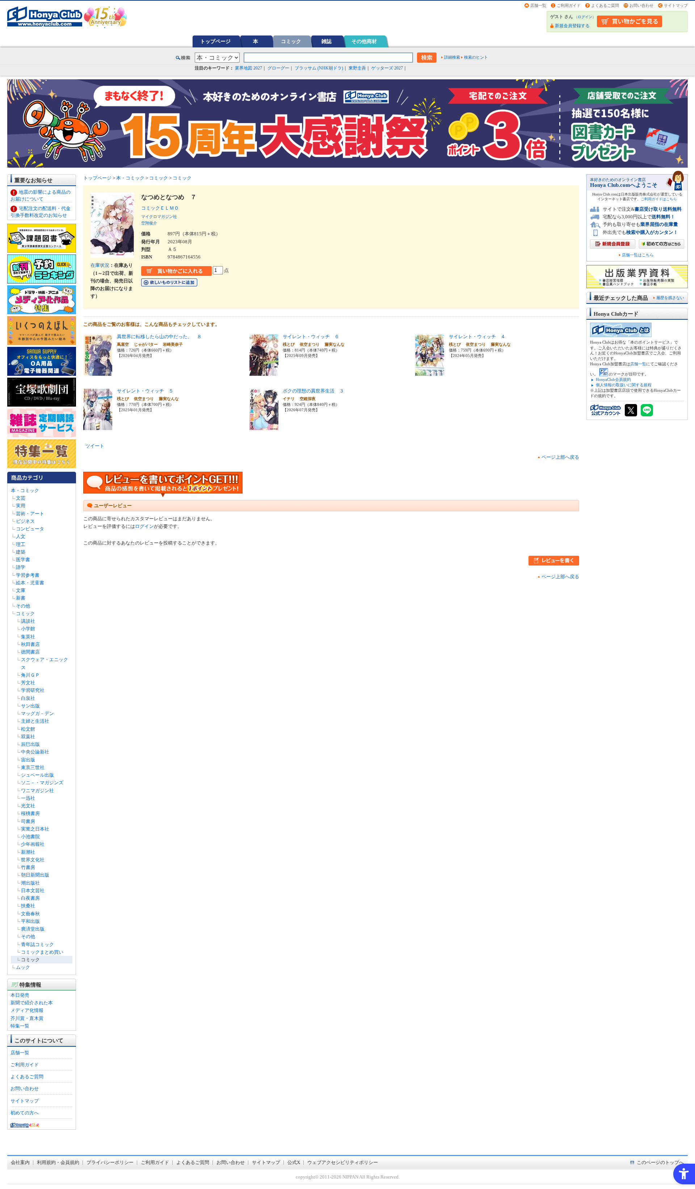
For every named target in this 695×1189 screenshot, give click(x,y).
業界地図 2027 (248, 68)
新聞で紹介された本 (31, 1002)
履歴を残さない (670, 297)
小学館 (28, 628)
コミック (291, 41)
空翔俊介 (149, 223)
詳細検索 (452, 57)
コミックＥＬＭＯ (162, 208)
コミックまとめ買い (42, 952)
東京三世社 (33, 767)
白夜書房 (30, 898)
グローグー (278, 68)
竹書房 (28, 867)
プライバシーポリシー (110, 1162)
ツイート (94, 446)
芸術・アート (30, 513)
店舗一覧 (538, 5)
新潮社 (28, 852)
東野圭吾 (357, 68)
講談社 (28, 621)
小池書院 (30, 836)
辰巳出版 (30, 744)
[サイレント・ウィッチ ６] (263, 373)
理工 (20, 544)
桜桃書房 (30, 813)
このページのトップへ (660, 1162)
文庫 (20, 590)
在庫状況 (99, 265)
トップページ (215, 41)
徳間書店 (30, 652)
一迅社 (28, 798)
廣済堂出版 (33, 929)
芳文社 (28, 682)
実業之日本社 (35, 829)
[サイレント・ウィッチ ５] (97, 427)
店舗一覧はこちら (638, 255)
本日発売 (19, 995)
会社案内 (20, 1162)
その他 (23, 606)
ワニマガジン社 (37, 790)
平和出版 (30, 921)
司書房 (28, 821)
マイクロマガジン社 (159, 216)
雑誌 (326, 41)
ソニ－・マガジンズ (42, 782)
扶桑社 (28, 905)
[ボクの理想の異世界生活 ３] (263, 427)
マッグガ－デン (37, 713)
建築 (20, 552)
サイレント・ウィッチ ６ (311, 336)
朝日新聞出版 (35, 875)
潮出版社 (30, 883)
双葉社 (28, 736)
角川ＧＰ (30, 675)
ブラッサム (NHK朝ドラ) (319, 68)
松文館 (28, 729)
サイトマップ (676, 5)
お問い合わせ (641, 5)
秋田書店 (30, 644)
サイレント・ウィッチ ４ (477, 336)
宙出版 (28, 759)
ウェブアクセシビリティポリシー (342, 1162)
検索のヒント (476, 57)
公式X (293, 1162)
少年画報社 (33, 844)
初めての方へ (24, 1113)
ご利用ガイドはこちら (659, 199)
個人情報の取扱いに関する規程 (624, 385)
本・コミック (25, 490)
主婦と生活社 (35, 721)
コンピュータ (30, 529)
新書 (20, 598)
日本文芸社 (33, 890)
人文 (20, 536)
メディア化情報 (26, 1010)
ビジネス (25, 521)
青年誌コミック (37, 944)
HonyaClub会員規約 (613, 379)
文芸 (20, 498)
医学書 (23, 559)
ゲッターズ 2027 (387, 68)
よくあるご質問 (605, 5)
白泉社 (28, 698)
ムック (23, 967)
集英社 (28, 636)
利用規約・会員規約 (58, 1162)
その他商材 (364, 41)
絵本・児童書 (30, 582)
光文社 (28, 805)
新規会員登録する (572, 25)
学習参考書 (27, 575)
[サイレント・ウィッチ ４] (429, 373)
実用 (20, 505)
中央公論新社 (35, 752)
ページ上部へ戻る (560, 457)
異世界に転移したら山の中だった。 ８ (159, 336)
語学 (20, 567)
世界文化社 (33, 859)
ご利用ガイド (569, 5)
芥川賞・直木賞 (26, 1018)
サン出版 (30, 706)
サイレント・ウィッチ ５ (145, 391)
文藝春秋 (30, 913)
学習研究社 (33, 690)
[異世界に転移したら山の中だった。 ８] (97, 373)
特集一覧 (19, 1026)
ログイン (585, 17)
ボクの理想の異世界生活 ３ (313, 391)
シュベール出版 (37, 775)
